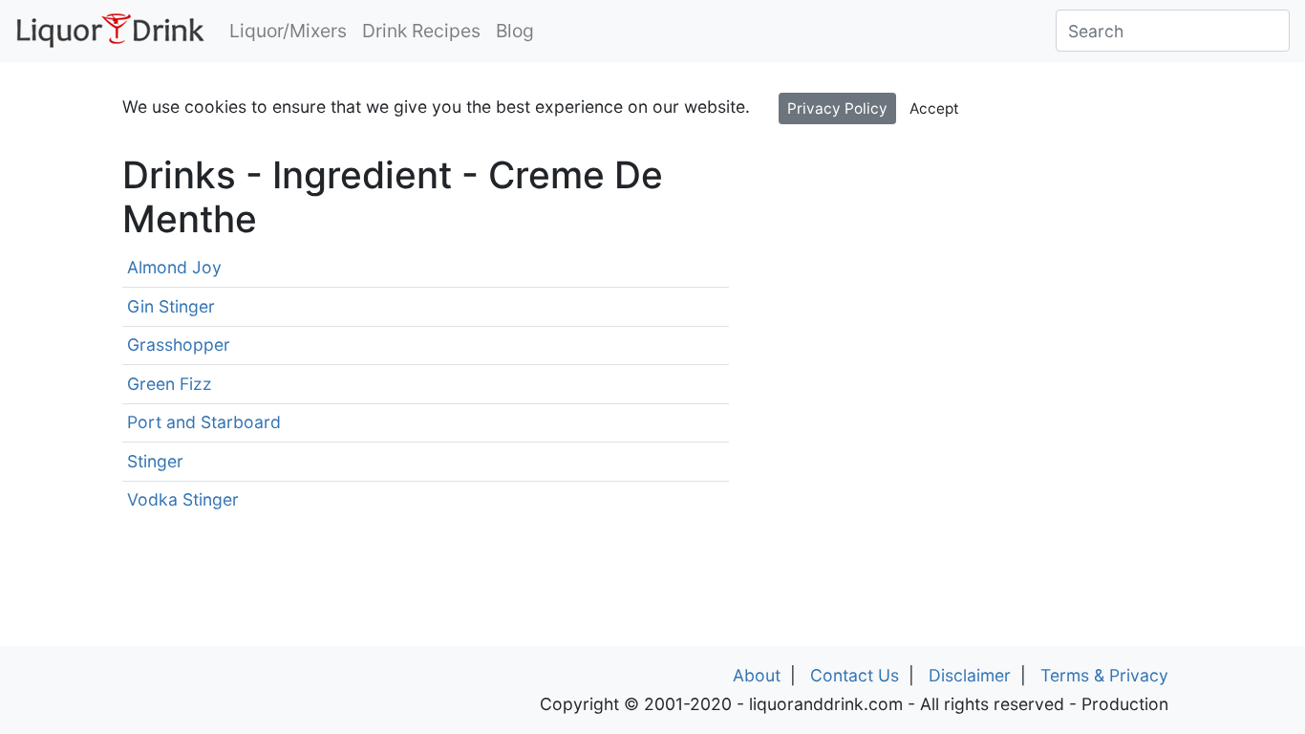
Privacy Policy (837, 108)
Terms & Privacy (1104, 675)
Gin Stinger (171, 306)
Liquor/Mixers (288, 30)
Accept (934, 108)
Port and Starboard (204, 422)
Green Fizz (169, 384)
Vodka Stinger (183, 499)
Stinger (155, 461)
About (757, 675)
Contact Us (854, 675)
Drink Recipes (421, 30)
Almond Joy (174, 267)
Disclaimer (970, 675)
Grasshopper (178, 345)
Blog (515, 30)
